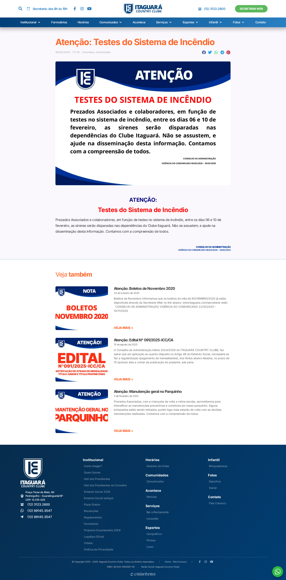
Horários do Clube (158, 466)
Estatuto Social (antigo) (98, 498)
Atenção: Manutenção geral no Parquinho (148, 391)
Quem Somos (92, 472)
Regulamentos (93, 517)
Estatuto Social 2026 (97, 491)
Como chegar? (93, 466)
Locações (153, 518)
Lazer (150, 546)
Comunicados (155, 481)
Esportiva (215, 481)
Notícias (152, 496)
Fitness (151, 540)
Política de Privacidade (98, 549)
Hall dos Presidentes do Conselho (105, 485)
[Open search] (20, 8)
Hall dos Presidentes (97, 478)
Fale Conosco (217, 503)
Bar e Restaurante (158, 512)
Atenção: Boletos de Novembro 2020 (144, 288)
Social (213, 487)
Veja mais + (123, 328)
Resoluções (91, 511)
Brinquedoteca (218, 466)
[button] (30, 22)
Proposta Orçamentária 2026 (102, 530)
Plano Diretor (92, 504)
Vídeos (88, 543)
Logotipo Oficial (94, 536)
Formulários (91, 523)
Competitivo (154, 533)
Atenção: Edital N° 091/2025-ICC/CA (143, 340)
